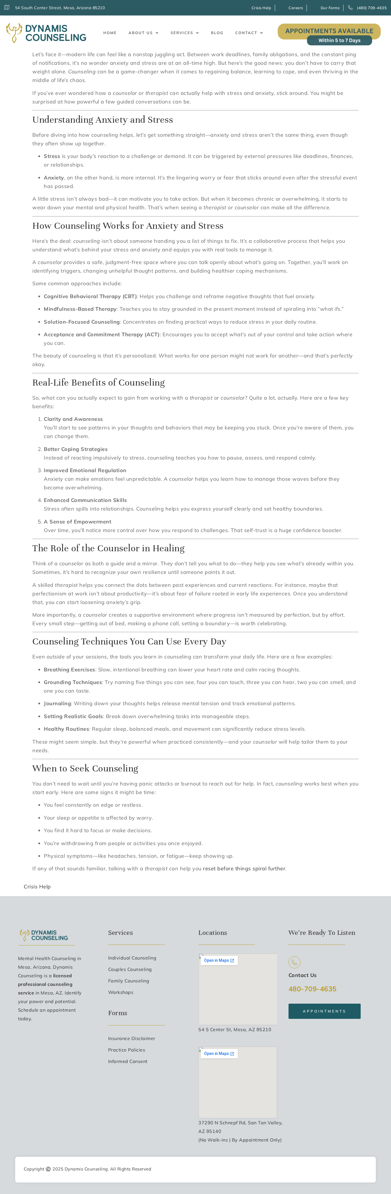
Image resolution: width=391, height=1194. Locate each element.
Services (182, 32)
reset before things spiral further (244, 868)
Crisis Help (37, 886)
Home (110, 32)
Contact (246, 32)
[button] (144, 33)
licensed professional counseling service (45, 984)
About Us (141, 32)
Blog (217, 32)
